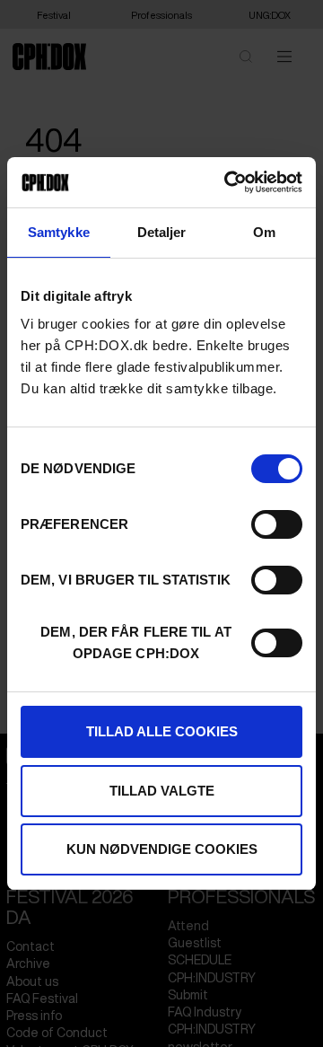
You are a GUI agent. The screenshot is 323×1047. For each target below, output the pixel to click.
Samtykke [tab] (59, 232)
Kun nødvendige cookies (162, 849)
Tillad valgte (161, 790)
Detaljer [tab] (162, 232)
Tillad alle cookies (162, 731)
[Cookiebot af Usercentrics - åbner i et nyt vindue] (227, 182)
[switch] (276, 524)
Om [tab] (264, 232)
